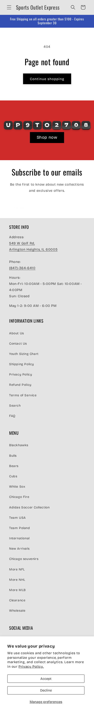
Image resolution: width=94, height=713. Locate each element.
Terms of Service (23, 395)
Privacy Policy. (31, 666)
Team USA (17, 518)
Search (15, 406)
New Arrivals (19, 549)
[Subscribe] (80, 208)
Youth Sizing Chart (24, 354)
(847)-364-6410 (22, 268)
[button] (9, 7)
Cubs (13, 476)
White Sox (17, 487)
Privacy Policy (20, 374)
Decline (46, 690)
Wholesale (17, 611)
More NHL (17, 580)
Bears (13, 466)
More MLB (17, 590)
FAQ (12, 416)
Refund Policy (20, 385)
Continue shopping (47, 79)
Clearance (17, 600)
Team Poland (19, 528)
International (19, 538)
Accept (46, 679)
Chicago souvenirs (23, 559)
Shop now (47, 137)
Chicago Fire (19, 497)
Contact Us (18, 344)
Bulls (13, 456)
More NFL (17, 569)
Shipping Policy (21, 364)
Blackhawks (18, 445)
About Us (16, 333)
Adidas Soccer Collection (29, 507)
